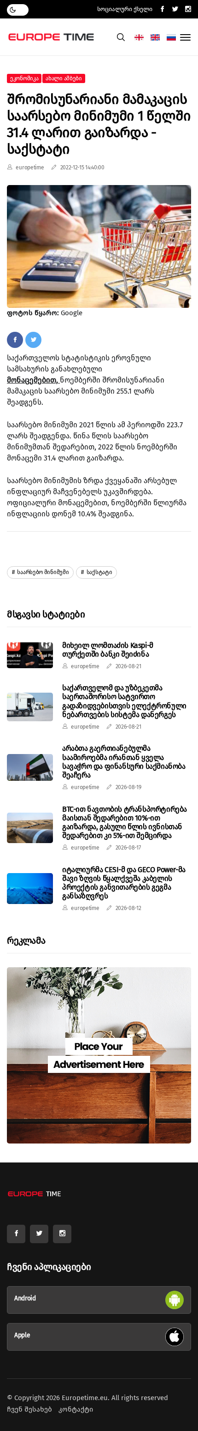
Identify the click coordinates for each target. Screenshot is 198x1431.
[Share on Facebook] (15, 339)
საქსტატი (98, 572)
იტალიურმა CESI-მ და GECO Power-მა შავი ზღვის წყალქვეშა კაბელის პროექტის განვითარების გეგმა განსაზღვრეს (124, 883)
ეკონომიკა (24, 78)
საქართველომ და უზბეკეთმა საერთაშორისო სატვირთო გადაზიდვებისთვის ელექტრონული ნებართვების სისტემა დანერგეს (124, 701)
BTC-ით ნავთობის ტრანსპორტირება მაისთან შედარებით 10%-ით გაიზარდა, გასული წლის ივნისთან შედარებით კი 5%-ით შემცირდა (124, 822)
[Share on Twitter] (33, 339)
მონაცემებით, (33, 380)
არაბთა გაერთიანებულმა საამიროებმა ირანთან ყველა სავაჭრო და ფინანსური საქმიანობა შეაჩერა (124, 761)
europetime (30, 167)
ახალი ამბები (64, 78)
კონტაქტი (75, 1409)
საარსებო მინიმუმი (42, 572)
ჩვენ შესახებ (29, 1409)
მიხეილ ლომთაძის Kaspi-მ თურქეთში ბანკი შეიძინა (107, 650)
